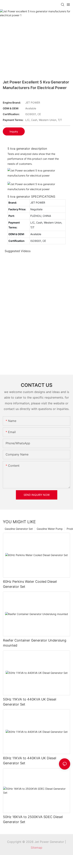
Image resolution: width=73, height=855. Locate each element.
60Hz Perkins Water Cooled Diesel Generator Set (30, 584)
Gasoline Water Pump (50, 528)
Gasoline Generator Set (19, 528)
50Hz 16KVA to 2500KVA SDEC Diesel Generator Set (33, 819)
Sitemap (36, 847)
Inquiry (14, 131)
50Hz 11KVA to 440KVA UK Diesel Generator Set (29, 701)
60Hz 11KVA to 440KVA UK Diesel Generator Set (29, 760)
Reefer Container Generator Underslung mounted (34, 642)
